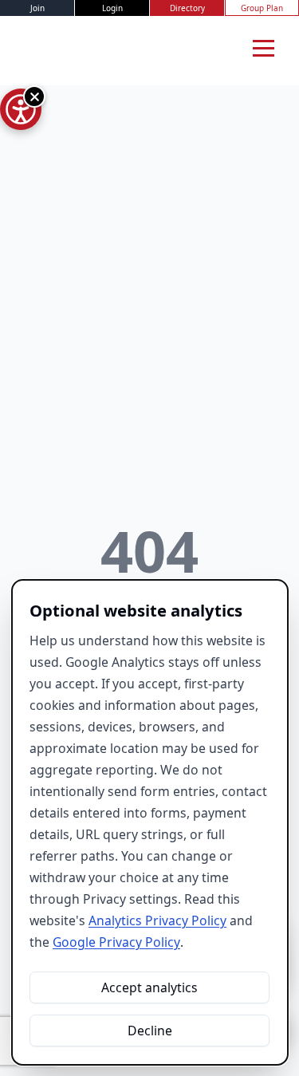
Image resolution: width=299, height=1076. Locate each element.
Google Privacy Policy (116, 942)
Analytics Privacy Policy (157, 920)
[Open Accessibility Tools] (20, 109)
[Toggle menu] (263, 47)
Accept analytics (149, 987)
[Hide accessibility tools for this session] (34, 96)
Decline (150, 1030)
